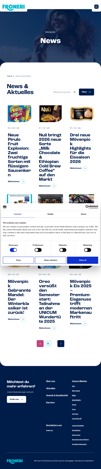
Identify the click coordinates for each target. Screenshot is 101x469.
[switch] (38, 250)
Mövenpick (76, 391)
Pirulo (74, 405)
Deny (18, 260)
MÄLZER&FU (76, 400)
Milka (74, 395)
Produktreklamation (79, 444)
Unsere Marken (79, 381)
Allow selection (50, 260)
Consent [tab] (17, 214)
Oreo (74, 409)
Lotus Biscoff (76, 418)
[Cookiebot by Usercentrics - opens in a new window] (87, 207)
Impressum (76, 435)
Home (9, 76)
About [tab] (83, 214)
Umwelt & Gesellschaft (57, 395)
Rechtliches (76, 430)
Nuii (73, 386)
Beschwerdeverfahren (80, 439)
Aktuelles (50, 388)
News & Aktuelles (23, 76)
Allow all (82, 260)
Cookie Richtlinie (78, 425)
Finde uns (49, 430)
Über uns (50, 381)
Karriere (50, 403)
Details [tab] (51, 214)
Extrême (75, 414)
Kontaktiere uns (54, 425)
